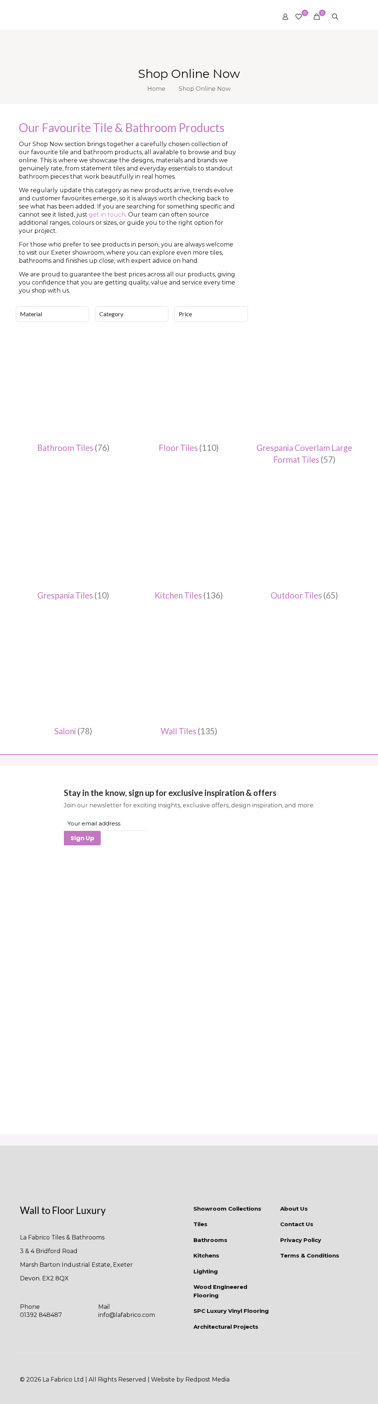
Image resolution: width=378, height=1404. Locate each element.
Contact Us (296, 1224)
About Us (294, 1208)
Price (185, 313)
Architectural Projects (225, 1326)
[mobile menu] (348, 16)
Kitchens (206, 1255)
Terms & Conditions (309, 1255)
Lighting (205, 1271)
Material (31, 313)
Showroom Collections (227, 1208)
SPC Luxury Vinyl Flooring (231, 1310)
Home (156, 88)
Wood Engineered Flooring (220, 1291)
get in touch (107, 214)
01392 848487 (41, 1314)
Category (111, 313)
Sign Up (82, 838)
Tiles (200, 1224)
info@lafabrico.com (126, 1314)
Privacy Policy (300, 1239)
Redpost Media (207, 1379)
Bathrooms (210, 1239)
